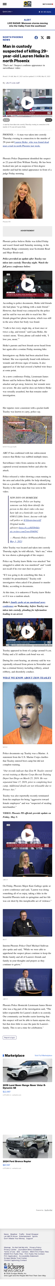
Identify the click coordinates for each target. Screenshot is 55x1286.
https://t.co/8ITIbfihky (29, 527)
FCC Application (10, 1256)
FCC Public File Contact (34, 1254)
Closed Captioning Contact (15, 1260)
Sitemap (7, 1247)
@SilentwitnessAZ (32, 520)
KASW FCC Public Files (13, 1254)
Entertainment (25, 1236)
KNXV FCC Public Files (39, 1252)
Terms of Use (9, 1252)
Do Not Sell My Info (20, 1247)
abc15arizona (9, 1264)
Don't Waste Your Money (14, 1238)
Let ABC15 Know (11, 1236)
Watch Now (47, 4)
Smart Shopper (32, 1234)
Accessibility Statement (28, 1256)
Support (29, 1238)
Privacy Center (10, 1249)
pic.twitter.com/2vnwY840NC (24, 531)
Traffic (21, 1234)
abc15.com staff (12, 82)
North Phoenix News (13, 38)
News (6, 1234)
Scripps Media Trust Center (15, 1258)
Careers (25, 1252)
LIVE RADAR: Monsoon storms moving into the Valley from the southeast (27, 24)
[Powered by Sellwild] (48, 1210)
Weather (13, 1234)
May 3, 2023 (16, 541)
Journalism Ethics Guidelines (30, 1249)
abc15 (6, 1264)
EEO (18, 1252)
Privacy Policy (35, 1247)
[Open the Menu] (4, 4)
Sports (35, 1236)
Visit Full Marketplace (43, 1056)
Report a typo (9, 1038)
